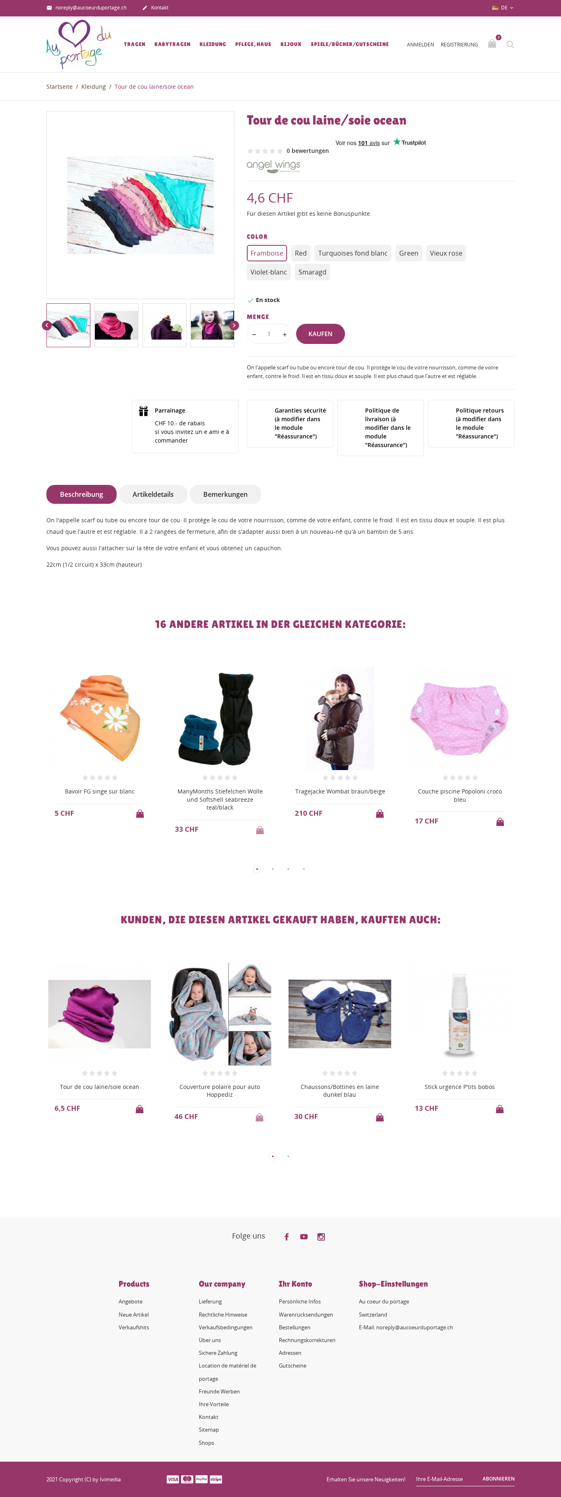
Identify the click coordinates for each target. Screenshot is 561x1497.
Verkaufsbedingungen (226, 1327)
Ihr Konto (295, 1283)
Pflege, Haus (253, 44)
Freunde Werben (219, 1391)
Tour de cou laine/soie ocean (99, 1087)
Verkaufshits (134, 1327)
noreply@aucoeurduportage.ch (86, 7)
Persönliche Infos (300, 1301)
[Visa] (173, 1478)
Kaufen (320, 334)
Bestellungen (294, 1327)
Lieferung (210, 1301)
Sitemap (209, 1429)
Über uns (210, 1340)
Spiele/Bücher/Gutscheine (350, 44)
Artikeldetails (153, 494)
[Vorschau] (92, 855)
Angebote (131, 1301)
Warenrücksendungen (306, 1314)
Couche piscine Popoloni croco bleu (460, 795)
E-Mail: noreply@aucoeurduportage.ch (406, 1327)
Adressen (290, 1352)
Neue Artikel (134, 1314)
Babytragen (172, 44)
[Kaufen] (140, 811)
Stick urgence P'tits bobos (460, 1087)
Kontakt (155, 7)
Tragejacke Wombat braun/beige (340, 791)
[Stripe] (216, 1478)
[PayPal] (201, 1478)
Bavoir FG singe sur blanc (100, 791)
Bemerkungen (225, 494)
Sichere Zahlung (218, 1352)
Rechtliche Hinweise (223, 1314)
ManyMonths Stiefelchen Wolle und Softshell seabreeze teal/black (220, 799)
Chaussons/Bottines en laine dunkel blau (340, 1091)
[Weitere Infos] (107, 855)
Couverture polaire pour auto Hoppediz (219, 1091)
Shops (206, 1442)
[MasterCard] (187, 1478)
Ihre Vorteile (214, 1404)
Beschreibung (81, 494)
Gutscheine (292, 1365)
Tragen (134, 44)
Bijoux (290, 44)
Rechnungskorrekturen (307, 1340)
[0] (493, 44)
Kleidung (213, 44)
